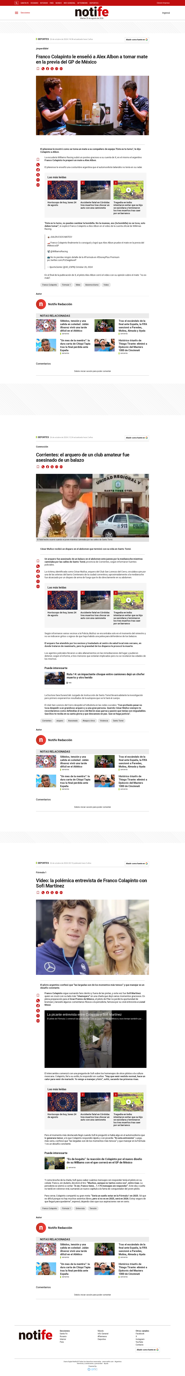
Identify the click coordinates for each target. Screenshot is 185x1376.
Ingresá (166, 12)
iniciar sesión (86, 371)
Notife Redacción (60, 304)
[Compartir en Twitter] (52, 68)
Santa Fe (25, 3)
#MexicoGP (53, 245)
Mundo (59, 3)
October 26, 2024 (84, 267)
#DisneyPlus (103, 257)
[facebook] (47, 68)
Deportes (94, 3)
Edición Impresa (163, 3)
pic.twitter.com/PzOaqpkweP (61, 260)
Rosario (34, 3)
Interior (44, 3)
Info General (69, 3)
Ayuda (106, 1363)
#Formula (89, 257)
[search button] (16, 3)
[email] (56, 68)
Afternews (82, 3)
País (52, 3)
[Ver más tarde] (38, 69)
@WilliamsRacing (59, 251)
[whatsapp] (43, 68)
